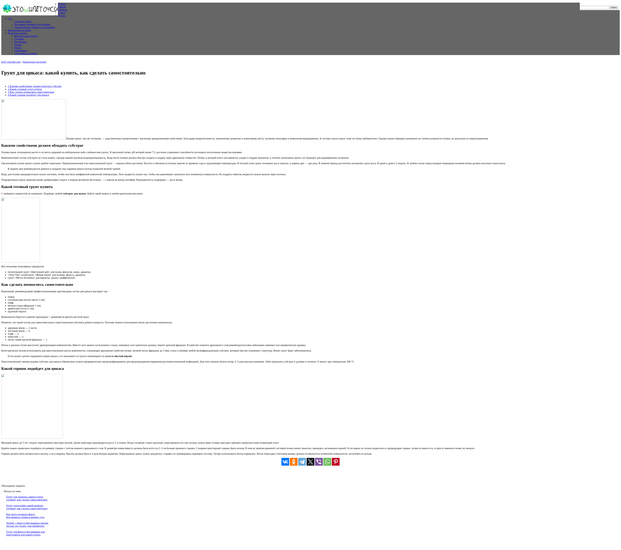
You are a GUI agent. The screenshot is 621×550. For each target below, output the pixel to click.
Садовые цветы (22, 21)
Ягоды (61, 15)
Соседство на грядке (25, 53)
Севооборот (20, 50)
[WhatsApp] (327, 462)
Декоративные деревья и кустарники (34, 27)
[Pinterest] (336, 462)
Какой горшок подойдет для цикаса (28, 95)
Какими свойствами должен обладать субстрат (34, 86)
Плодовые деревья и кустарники (32, 24)
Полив (18, 44)
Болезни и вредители (26, 36)
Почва (17, 47)
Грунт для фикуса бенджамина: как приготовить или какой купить (25, 533)
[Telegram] (302, 462)
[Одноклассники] (294, 462)
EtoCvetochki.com (10, 62)
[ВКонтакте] (285, 462)
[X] (310, 462)
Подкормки (20, 41)
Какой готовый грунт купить (25, 89)
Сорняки (19, 39)
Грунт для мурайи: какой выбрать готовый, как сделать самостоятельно (26, 507)
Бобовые (62, 9)
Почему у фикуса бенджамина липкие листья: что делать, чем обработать (27, 524)
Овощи (62, 7)
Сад (10, 18)
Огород (62, 4)
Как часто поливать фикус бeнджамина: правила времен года (25, 516)
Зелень (61, 12)
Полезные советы (17, 33)
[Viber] (319, 462)
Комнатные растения (19, 30)
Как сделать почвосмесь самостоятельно (31, 92)
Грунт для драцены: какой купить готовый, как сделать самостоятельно (26, 498)
